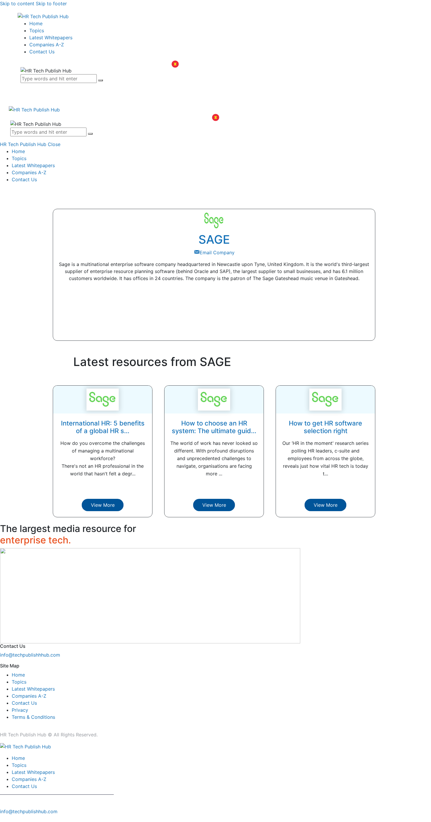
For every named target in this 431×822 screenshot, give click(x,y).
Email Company (217, 252)
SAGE (214, 239)
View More (103, 505)
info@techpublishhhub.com (30, 655)
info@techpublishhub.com (28, 811)
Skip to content (17, 3)
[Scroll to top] (3, 818)
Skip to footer (51, 3)
